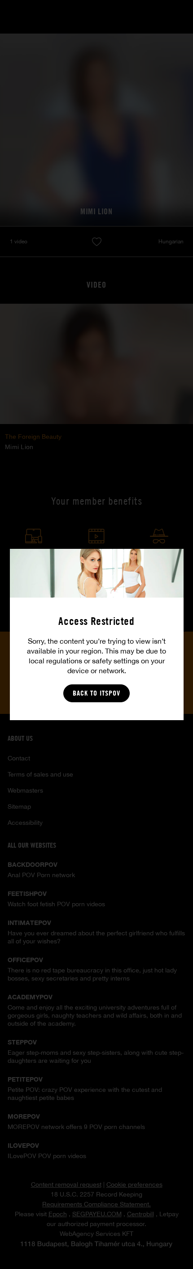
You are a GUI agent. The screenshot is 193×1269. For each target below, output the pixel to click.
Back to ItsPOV (96, 693)
